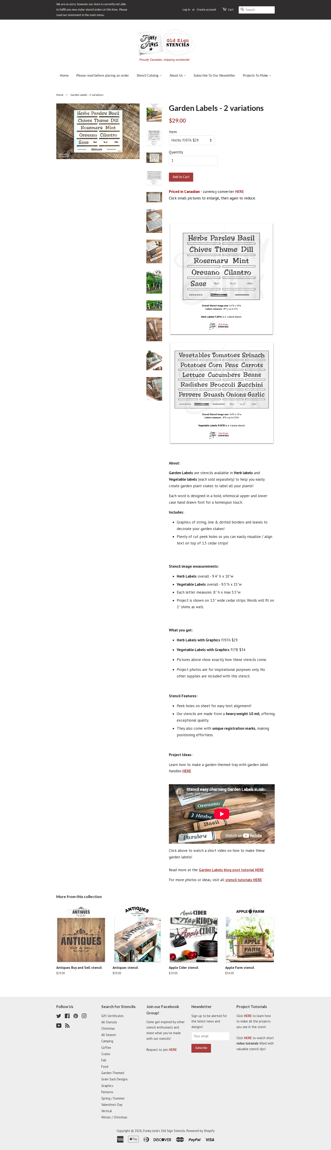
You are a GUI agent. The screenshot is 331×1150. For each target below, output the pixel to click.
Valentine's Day (111, 1104)
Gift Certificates (112, 1016)
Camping (107, 1041)
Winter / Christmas (114, 1117)
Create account (206, 9)
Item (173, 131)
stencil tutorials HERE (243, 879)
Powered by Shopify (200, 1131)
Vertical (106, 1111)
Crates (105, 1054)
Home (64, 76)
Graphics (107, 1086)
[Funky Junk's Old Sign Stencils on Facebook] (67, 1017)
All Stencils (109, 1022)
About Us (177, 76)
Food (104, 1066)
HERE (239, 191)
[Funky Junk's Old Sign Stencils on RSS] (67, 1026)
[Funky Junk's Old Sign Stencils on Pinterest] (75, 1017)
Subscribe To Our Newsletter (214, 76)
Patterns (107, 1092)
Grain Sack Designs (114, 1079)
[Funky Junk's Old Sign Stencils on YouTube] (58, 1026)
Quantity (176, 152)
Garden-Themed (112, 1073)
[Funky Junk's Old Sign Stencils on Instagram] (84, 1017)
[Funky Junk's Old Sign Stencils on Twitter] (58, 1017)
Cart (231, 9)
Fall (103, 1060)
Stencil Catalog (148, 76)
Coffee (106, 1047)
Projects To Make (256, 76)
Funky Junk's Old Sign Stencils (164, 1131)
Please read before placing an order (102, 76)
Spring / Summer (113, 1098)
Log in (186, 9)
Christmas (108, 1028)
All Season (108, 1035)
